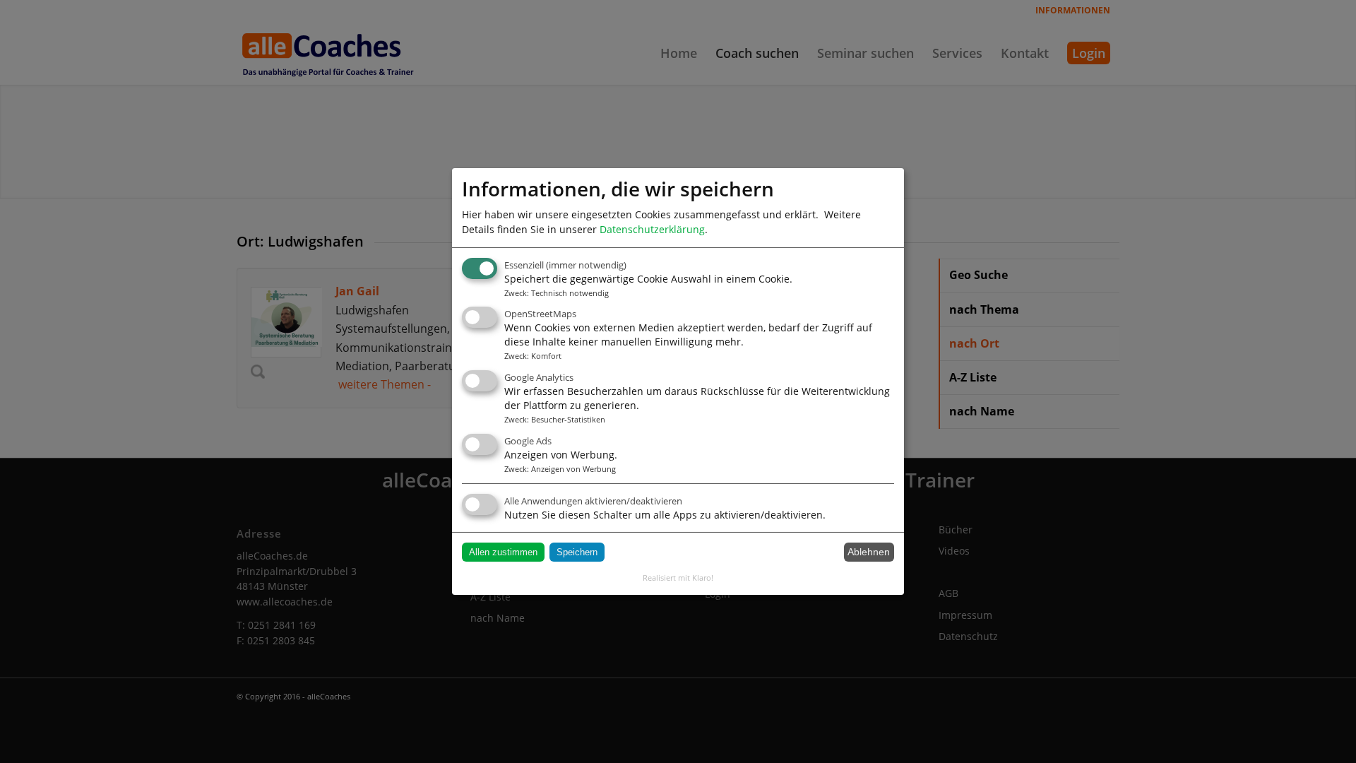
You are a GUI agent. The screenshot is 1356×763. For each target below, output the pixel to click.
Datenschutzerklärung (652, 229)
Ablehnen (869, 551)
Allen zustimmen (503, 552)
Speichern (577, 552)
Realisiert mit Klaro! (678, 577)
